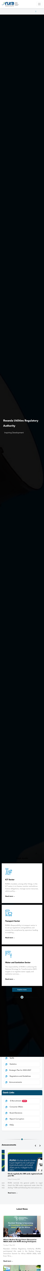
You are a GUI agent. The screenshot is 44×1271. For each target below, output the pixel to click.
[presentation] (35, 1146)
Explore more (22, 989)
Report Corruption (16, 1119)
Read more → (10, 896)
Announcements (15, 1082)
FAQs (11, 1125)
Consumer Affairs (16, 1107)
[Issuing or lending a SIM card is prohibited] (22, 1171)
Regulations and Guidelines (20, 1076)
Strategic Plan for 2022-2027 (20, 1070)
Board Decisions (15, 1113)
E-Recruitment (18, 1101)
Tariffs (11, 1058)
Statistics (13, 1064)
